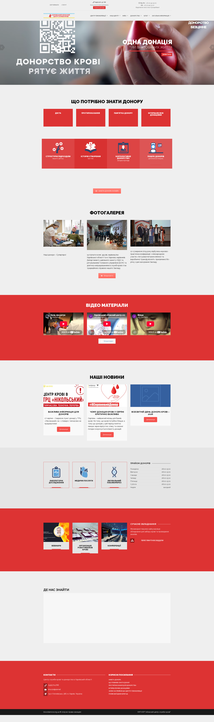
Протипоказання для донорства (122, 685)
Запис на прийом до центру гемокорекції (125, 691)
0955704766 (53, 685)
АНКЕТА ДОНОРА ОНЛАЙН (109, 191)
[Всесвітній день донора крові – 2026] (150, 395)
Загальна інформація (160, 15)
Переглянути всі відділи (152, 540)
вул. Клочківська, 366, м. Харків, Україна (65, 694)
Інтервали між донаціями (119, 688)
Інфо (124, 15)
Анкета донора (99, 7)
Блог (146, 15)
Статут (64, 5)
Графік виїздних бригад (118, 694)
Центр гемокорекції (98, 15)
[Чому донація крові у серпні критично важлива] (107, 395)
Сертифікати (54, 5)
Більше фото (108, 276)
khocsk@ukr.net (54, 689)
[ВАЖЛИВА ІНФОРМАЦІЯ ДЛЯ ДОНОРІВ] (63, 395)
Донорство (135, 15)
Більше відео (108, 341)
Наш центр (114, 15)
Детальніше (63, 429)
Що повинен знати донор (119, 682)
